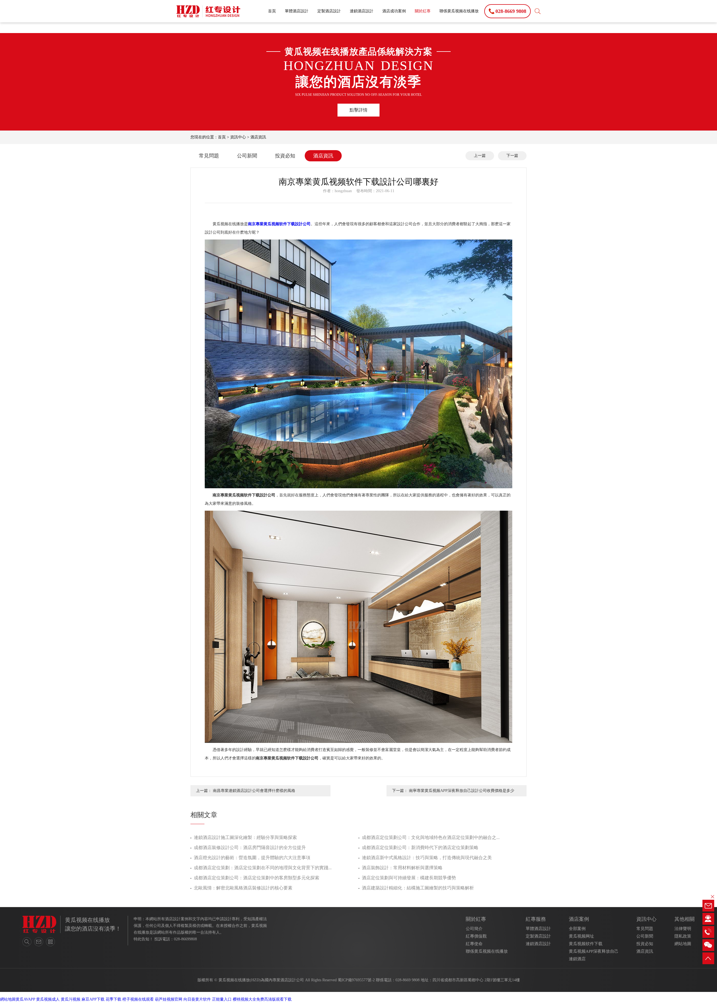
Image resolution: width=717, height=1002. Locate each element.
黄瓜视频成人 (48, 999)
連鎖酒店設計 (361, 11)
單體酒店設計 (296, 11)
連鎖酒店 (577, 959)
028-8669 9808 (407, 980)
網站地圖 (682, 943)
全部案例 (577, 928)
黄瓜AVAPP (25, 999)
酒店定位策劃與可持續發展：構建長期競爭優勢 (409, 877)
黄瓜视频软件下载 (585, 943)
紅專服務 (536, 919)
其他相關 (684, 919)
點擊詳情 (358, 110)
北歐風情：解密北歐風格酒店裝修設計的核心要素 (243, 887)
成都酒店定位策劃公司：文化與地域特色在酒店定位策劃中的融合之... (431, 837)
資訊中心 (238, 137)
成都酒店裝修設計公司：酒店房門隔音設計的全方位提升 (250, 847)
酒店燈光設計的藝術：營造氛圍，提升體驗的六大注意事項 (252, 857)
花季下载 (113, 999)
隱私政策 (682, 936)
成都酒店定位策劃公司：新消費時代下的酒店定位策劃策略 (420, 847)
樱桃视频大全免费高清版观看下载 (262, 999)
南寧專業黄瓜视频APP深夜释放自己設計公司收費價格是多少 (461, 791)
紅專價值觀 (476, 936)
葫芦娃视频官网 (168, 999)
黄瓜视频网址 (581, 936)
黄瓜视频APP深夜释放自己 (593, 951)
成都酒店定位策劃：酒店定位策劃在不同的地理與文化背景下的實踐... (263, 867)
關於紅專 (422, 11)
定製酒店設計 (329, 11)
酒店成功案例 (394, 11)
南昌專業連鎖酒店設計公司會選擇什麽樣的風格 (254, 791)
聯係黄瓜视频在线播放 (459, 11)
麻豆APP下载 (93, 999)
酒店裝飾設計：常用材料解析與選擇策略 (402, 867)
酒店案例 (579, 919)
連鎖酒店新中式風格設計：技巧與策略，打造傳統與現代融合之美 (427, 857)
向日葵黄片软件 (197, 999)
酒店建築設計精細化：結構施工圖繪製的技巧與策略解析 (418, 887)
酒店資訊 (258, 137)
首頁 (272, 11)
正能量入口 (222, 999)
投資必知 (285, 156)
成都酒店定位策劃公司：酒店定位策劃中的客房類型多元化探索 (256, 877)
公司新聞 (247, 156)
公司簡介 (474, 928)
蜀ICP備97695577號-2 (356, 980)
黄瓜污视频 (70, 999)
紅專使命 (474, 943)
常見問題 (209, 156)
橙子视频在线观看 (138, 999)
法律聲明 (682, 928)
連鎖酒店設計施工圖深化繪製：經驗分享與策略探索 (245, 837)
